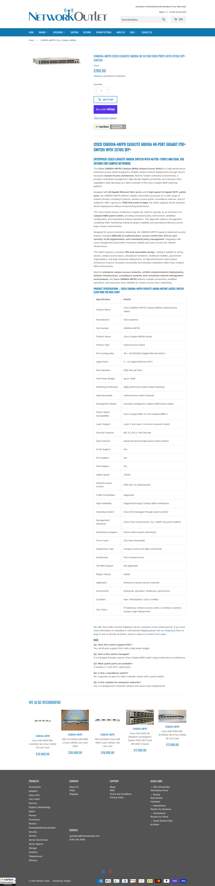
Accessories (35, 787)
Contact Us (147, 32)
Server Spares (36, 844)
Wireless (33, 860)
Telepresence (35, 856)
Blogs (112, 787)
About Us (120, 32)
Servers (33, 835)
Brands (42, 32)
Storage (33, 848)
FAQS (132, 32)
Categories (58, 32)
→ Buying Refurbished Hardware (156, 798)
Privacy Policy (117, 797)
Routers (33, 823)
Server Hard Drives (38, 840)
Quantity (98, 84)
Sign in (162, 12)
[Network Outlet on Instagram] (110, 871)
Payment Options (103, 32)
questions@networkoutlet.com (84, 836)
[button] (8, 881)
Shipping (74, 32)
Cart (180, 19)
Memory (33, 803)
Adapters (33, 791)
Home (31, 32)
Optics (32, 811)
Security (33, 832)
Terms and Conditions (121, 794)
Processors (34, 819)
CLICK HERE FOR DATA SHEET (107, 292)
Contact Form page (156, 634)
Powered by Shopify (62, 881)
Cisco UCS (34, 795)
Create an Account (177, 12)
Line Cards (34, 799)
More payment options (105, 118)
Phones (32, 815)
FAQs (72, 790)
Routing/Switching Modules (42, 827)
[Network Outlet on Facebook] (103, 871)
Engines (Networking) (39, 807)
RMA (112, 790)
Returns (87, 32)
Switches (33, 852)
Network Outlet (43, 881)
